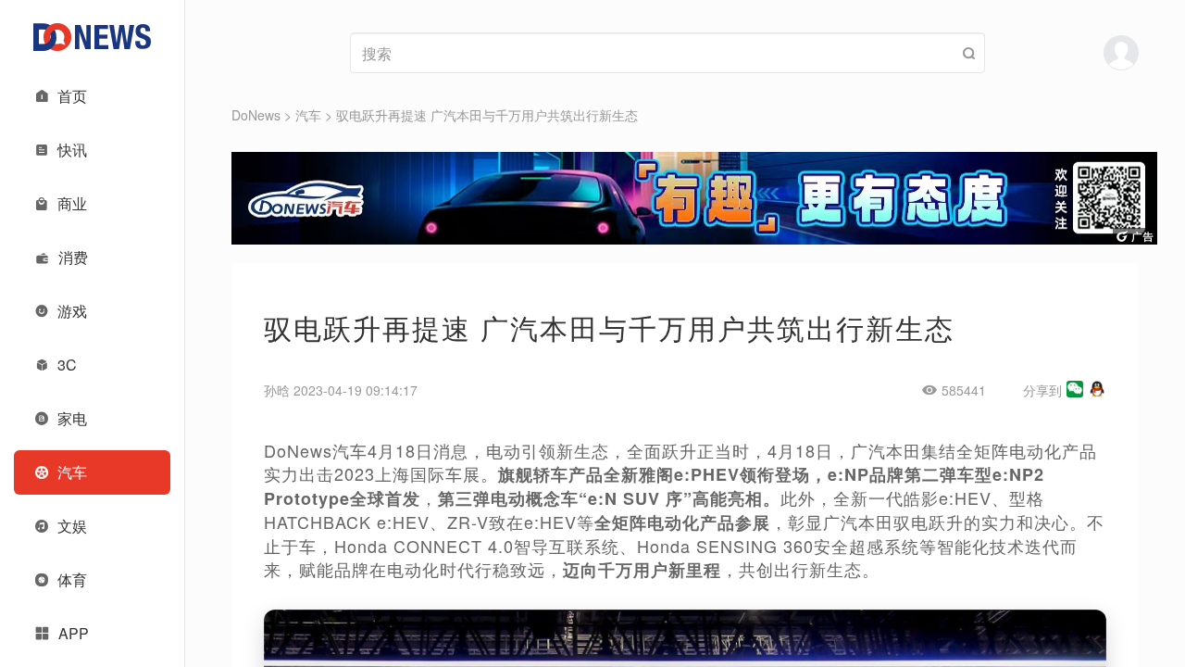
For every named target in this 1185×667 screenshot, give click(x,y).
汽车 (308, 115)
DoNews (256, 115)
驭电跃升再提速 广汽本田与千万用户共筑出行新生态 (487, 115)
